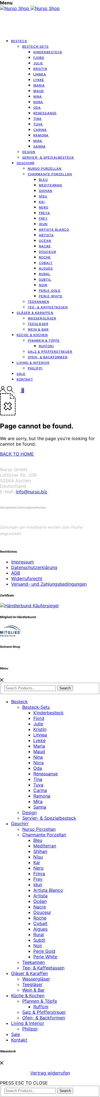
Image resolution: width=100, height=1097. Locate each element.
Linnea (40, 735)
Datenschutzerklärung (34, 567)
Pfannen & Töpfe (39, 1001)
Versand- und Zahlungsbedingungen (49, 584)
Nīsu (38, 857)
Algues (40, 929)
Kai (36, 862)
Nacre (39, 907)
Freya (39, 873)
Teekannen (33, 962)
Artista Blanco (54, 230)
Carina (40, 790)
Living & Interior (27, 1023)
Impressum (22, 562)
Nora (38, 762)
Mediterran (44, 846)
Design (29, 812)
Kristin (39, 729)
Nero (38, 868)
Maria (39, 746)
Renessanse (45, 113)
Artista (40, 895)
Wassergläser (36, 979)
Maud (39, 751)
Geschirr (25, 163)
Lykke (39, 740)
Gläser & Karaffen (29, 973)
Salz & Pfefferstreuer (44, 1012)
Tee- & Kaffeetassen (43, 968)
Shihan (40, 851)
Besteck (19, 41)
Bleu (37, 840)
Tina (37, 779)
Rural (38, 934)
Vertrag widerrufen (50, 1073)
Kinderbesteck (47, 52)
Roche (39, 918)
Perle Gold (44, 951)
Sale (15, 1034)
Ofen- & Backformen (43, 1017)
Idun (37, 884)
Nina (38, 757)
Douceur (42, 912)
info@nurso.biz (31, 491)
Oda (37, 768)
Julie (38, 724)
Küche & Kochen (27, 995)
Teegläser (32, 984)
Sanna (39, 146)
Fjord (38, 718)
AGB (15, 573)
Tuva (38, 785)
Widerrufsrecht (26, 578)
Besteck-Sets (36, 707)
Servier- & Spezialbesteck (48, 157)
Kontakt (25, 379)
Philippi (35, 368)
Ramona (41, 796)
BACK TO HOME (17, 454)
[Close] (1, 680)
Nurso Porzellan (39, 829)
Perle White (50, 296)
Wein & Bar (33, 990)
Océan (40, 901)
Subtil (39, 940)
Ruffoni (40, 1006)
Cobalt (40, 923)
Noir (37, 945)
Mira (37, 801)
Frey (37, 879)
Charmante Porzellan (50, 174)
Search (65, 688)
